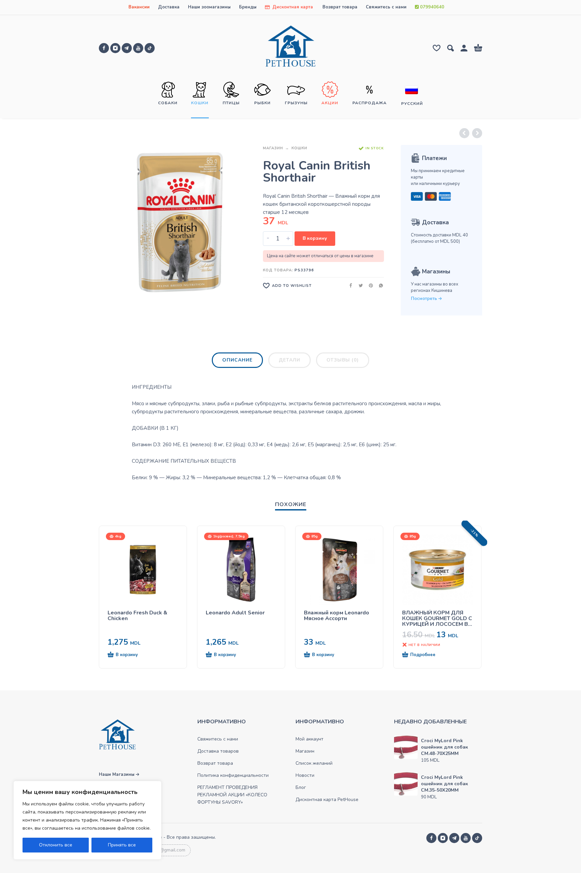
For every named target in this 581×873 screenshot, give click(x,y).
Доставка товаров (218, 751)
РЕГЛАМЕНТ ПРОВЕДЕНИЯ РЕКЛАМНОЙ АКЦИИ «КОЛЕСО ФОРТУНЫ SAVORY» (232, 794)
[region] (87, 820)
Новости (305, 775)
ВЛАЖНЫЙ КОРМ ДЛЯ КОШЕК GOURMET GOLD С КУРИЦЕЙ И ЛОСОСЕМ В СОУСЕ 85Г (437, 618)
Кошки (299, 148)
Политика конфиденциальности (233, 775)
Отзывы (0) (342, 360)
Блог (301, 787)
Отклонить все (55, 845)
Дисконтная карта (292, 7)
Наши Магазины (117, 774)
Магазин (273, 148)
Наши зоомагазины (209, 7)
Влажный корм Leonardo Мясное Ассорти (336, 615)
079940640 (431, 7)
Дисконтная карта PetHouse (327, 799)
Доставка (169, 7)
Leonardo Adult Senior (235, 613)
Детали (289, 360)
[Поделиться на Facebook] (349, 285)
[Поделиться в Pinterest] (369, 285)
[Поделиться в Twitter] (359, 285)
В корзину (315, 238)
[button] (131, 655)
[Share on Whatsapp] (379, 285)
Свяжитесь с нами (386, 7)
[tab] (237, 361)
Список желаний (314, 763)
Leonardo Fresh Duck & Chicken (137, 615)
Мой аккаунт (309, 739)
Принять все (122, 845)
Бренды (248, 7)
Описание (237, 360)
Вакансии (139, 7)
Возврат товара (339, 7)
